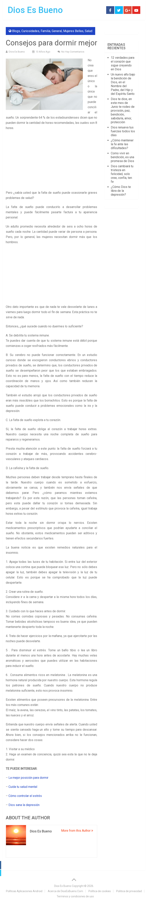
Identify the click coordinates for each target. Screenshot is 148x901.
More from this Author (76, 830)
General (57, 31)
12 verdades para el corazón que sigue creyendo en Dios (122, 63)
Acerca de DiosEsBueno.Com (65, 891)
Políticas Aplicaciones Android (24, 891)
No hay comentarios (72, 51)
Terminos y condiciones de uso (75, 896)
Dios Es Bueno (35, 10)
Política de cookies (99, 891)
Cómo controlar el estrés (25, 796)
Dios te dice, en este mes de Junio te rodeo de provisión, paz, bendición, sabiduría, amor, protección (123, 110)
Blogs (16, 31)
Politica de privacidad (129, 891)
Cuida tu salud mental (22, 787)
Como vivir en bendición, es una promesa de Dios (122, 157)
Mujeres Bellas (73, 31)
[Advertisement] (51, 161)
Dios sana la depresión (24, 805)
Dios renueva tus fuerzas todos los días (123, 131)
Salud (88, 31)
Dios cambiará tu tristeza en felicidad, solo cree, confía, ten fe (122, 173)
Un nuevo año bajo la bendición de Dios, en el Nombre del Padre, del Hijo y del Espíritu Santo (123, 84)
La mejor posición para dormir (28, 778)
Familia (45, 31)
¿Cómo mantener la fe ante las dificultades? (122, 144)
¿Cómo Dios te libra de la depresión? (121, 190)
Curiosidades (30, 31)
